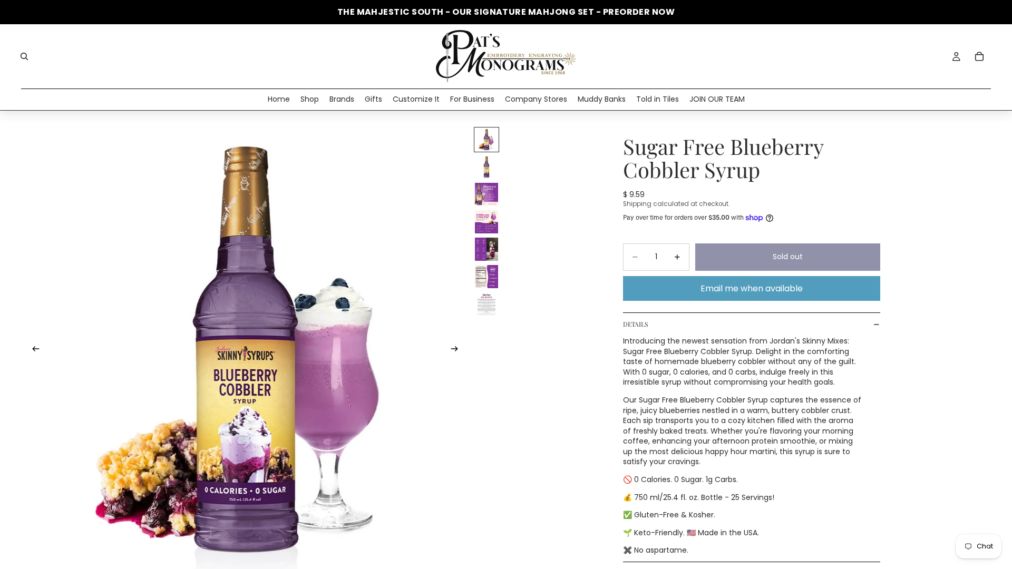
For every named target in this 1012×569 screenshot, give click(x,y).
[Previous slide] (32, 350)
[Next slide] (457, 350)
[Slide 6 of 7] (486, 276)
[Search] (24, 56)
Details (635, 324)
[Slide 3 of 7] (486, 194)
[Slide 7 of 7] (486, 304)
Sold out (788, 256)
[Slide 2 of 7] (486, 167)
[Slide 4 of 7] (486, 221)
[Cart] (979, 56)
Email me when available (751, 288)
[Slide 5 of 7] (486, 249)
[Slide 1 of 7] (486, 139)
